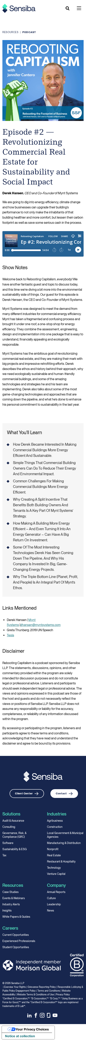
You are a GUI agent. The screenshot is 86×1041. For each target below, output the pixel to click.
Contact (61, 793)
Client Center (24, 793)
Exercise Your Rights (15, 987)
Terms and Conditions (48, 990)
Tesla (10, 635)
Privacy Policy (63, 994)
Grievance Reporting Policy (42, 987)
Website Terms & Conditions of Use (35, 994)
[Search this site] (68, 8)
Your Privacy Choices (32, 1029)
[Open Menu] (79, 8)
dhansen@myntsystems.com (40, 625)
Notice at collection (20, 1036)
